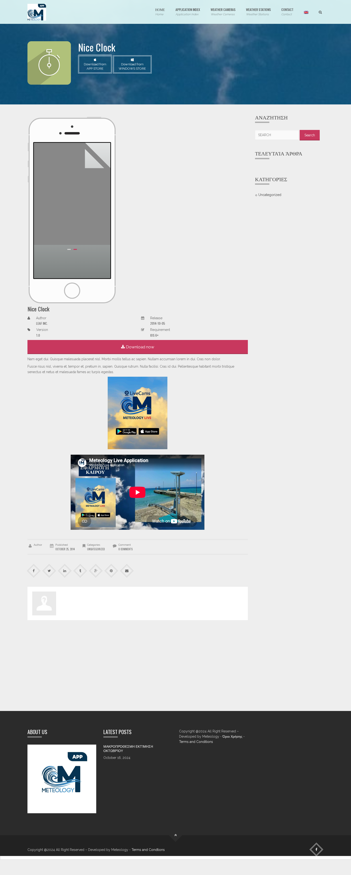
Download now (139, 347)
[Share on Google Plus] (96, 571)
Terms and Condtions (148, 850)
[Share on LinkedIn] (65, 571)
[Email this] (127, 571)
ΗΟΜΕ (160, 11)
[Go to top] (175, 835)
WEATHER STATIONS (258, 11)
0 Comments (125, 549)
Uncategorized (269, 195)
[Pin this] (111, 571)
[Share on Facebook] (34, 571)
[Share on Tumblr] (80, 571)
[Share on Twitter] (49, 571)
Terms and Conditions (196, 742)
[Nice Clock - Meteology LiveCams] (36, 12)
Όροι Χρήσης (232, 736)
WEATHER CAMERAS (223, 11)
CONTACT (287, 11)
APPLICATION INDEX (188, 11)
